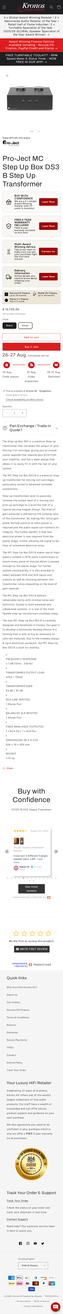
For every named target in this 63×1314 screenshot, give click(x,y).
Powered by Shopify (32, 1296)
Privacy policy (24, 1301)
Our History (13, 1002)
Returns (11, 1025)
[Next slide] (56, 851)
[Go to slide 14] (29, 880)
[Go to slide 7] (31, 878)
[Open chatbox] (55, 1307)
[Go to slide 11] (47, 878)
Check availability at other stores (24, 399)
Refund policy (51, 1296)
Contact (11, 1055)
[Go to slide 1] (7, 878)
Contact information (33, 1306)
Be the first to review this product (31, 941)
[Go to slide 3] (15, 878)
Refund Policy (15, 1062)
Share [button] (9, 768)
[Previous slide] (7, 851)
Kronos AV (18, 1296)
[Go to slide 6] (27, 878)
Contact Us (48, 251)
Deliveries (12, 1032)
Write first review (33, 949)
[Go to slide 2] (11, 878)
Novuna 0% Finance (18, 1010)
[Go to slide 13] (55, 878)
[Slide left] (24, 131)
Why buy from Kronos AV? (22, 987)
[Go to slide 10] (43, 878)
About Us (12, 994)
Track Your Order (16, 1070)
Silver (25, 325)
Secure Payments (17, 1040)
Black (9, 325)
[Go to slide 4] (19, 878)
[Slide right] (39, 131)
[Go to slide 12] (51, 878)
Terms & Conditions (18, 1017)
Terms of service (41, 1301)
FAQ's (10, 1047)
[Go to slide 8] (35, 878)
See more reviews (31, 888)
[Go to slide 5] (23, 878)
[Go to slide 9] (39, 878)
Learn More (48, 202)
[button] (4, 7)
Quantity (7, 406)
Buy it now (31, 346)
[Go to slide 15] (33, 880)
